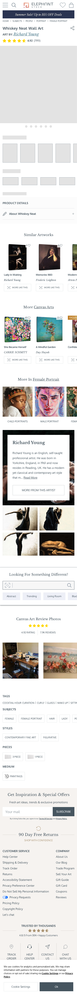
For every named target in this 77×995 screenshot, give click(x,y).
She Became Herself (15, 347)
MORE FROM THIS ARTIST (38, 490)
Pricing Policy (11, 903)
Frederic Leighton (46, 280)
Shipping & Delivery (15, 862)
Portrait (41, 21)
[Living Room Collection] (54, 596)
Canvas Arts (44, 307)
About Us (62, 856)
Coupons (61, 891)
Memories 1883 (44, 274)
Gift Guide (62, 880)
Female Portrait (58, 21)
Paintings (16, 776)
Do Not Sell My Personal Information (26, 891)
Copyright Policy (13, 909)
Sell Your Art (63, 874)
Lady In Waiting (12, 274)
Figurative (50, 737)
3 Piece (17, 756)
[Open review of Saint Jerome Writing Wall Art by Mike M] (20, 661)
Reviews (61, 897)
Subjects (17, 21)
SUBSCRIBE (63, 811)
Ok (56, 986)
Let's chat (8, 915)
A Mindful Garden (46, 347)
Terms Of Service (45, 819)
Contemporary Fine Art (20, 737)
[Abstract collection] (11, 596)
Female (9, 718)
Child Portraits (17, 421)
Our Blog (61, 862)
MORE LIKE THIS (20, 287)
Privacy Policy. (61, 819)
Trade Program (65, 868)
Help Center (10, 856)
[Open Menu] (5, 5)
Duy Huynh (42, 352)
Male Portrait (49, 421)
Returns (7, 874)
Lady (65, 718)
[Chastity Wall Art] (56, 544)
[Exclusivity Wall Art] (20, 518)
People (29, 21)
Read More (30, 477)
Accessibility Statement (17, 880)
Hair (52, 718)
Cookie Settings (50, 973)
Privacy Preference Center (18, 885)
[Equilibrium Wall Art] (56, 518)
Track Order (10, 868)
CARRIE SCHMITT (15, 352)
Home (6, 21)
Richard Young (26, 34)
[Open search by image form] (7, 585)
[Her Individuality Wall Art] (20, 544)
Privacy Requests (20, 897)
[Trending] (32, 596)
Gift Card (61, 885)
